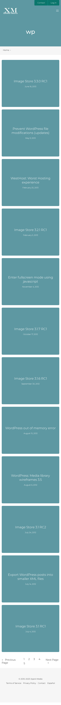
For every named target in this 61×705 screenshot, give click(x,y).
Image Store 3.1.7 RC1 (30, 329)
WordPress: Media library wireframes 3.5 (30, 478)
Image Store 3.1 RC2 (30, 527)
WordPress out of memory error (30, 428)
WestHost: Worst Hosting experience (30, 180)
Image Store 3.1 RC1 (30, 626)
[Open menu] (57, 11)
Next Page (52, 661)
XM (10, 10)
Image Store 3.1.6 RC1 (30, 378)
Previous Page (9, 661)
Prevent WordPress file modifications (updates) (30, 131)
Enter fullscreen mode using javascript (30, 279)
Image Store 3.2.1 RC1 (30, 230)
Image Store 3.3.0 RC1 (30, 81)
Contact (41, 3)
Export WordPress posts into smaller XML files (30, 577)
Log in (53, 3)
